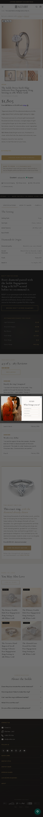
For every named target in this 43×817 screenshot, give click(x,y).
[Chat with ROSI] (38, 812)
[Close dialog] (41, 397)
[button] (32, 408)
